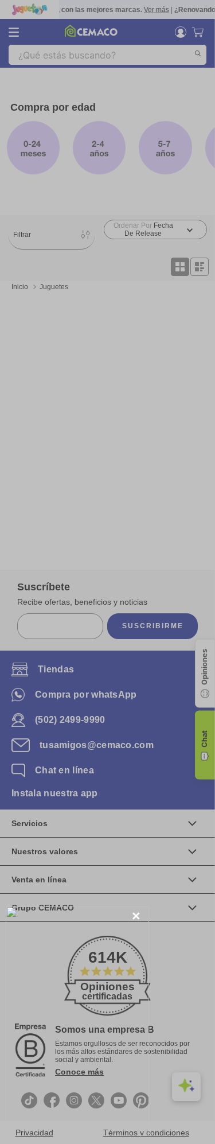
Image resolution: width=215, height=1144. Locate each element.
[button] (136, 916)
